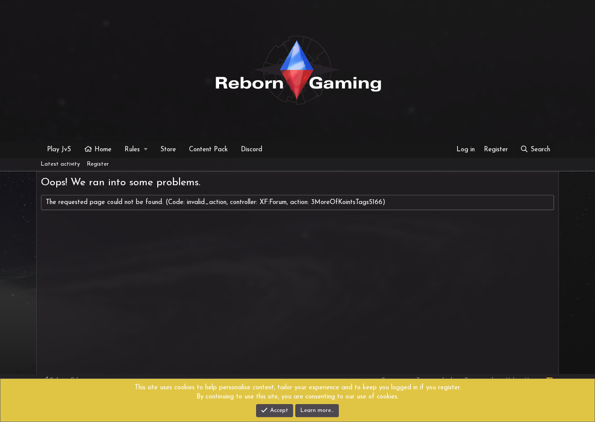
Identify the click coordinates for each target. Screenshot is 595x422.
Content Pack (208, 149)
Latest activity (60, 164)
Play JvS (59, 149)
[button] (136, 150)
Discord (251, 149)
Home (103, 149)
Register (98, 164)
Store (168, 149)
